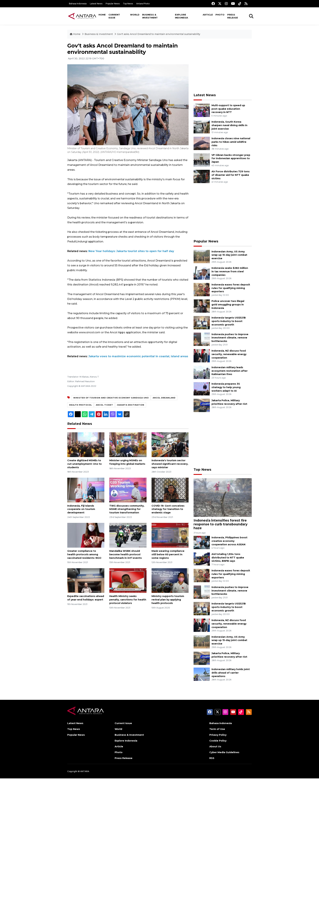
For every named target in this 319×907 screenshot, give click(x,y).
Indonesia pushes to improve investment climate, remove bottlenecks (230, 338)
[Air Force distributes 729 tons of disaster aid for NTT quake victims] (202, 176)
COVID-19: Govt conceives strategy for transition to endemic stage (168, 509)
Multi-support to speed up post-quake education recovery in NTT (228, 109)
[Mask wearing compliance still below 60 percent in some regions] (170, 535)
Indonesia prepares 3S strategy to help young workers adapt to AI (226, 387)
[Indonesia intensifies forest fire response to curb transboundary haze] (223, 497)
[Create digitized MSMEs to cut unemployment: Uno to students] (85, 444)
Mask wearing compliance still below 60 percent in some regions (168, 554)
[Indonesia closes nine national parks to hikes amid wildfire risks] (202, 143)
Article (208, 14)
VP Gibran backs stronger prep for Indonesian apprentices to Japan (231, 158)
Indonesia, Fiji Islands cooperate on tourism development (81, 509)
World (134, 14)
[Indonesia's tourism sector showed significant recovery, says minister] (170, 444)
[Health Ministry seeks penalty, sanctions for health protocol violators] (127, 580)
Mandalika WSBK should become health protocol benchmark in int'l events (125, 554)
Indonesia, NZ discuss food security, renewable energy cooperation (229, 354)
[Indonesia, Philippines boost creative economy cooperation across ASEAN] (202, 542)
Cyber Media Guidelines (224, 752)
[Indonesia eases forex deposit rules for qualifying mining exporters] (202, 289)
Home (102, 14)
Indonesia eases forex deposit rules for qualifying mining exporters (231, 288)
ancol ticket (104, 405)
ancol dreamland (164, 398)
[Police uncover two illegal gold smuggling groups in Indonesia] (202, 306)
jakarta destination (130, 405)
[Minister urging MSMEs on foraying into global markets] (127, 444)
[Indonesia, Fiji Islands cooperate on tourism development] (85, 489)
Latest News (96, 3)
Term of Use (217, 729)
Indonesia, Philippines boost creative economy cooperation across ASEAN (229, 541)
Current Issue (114, 16)
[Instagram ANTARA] (226, 3)
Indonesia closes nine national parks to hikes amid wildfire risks (231, 142)
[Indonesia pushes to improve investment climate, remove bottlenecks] (202, 339)
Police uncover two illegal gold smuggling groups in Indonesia (228, 305)
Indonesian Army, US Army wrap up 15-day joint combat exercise (229, 255)
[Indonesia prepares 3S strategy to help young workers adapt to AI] (202, 388)
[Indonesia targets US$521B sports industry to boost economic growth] (202, 322)
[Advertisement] (223, 66)
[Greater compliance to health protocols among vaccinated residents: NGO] (85, 535)
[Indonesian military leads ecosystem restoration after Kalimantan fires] (202, 372)
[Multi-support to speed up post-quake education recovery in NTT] (202, 110)
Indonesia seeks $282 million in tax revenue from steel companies (230, 271)
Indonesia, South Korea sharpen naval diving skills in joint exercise (229, 125)
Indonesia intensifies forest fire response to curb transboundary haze (220, 524)
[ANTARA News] (82, 16)
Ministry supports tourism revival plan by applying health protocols (168, 600)
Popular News (113, 3)
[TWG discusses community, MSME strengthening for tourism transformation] (127, 489)
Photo (219, 14)
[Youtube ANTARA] (233, 3)
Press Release (232, 16)
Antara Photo (143, 3)
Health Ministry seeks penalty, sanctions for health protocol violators (127, 600)
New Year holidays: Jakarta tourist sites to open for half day (131, 251)
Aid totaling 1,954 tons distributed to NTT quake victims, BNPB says (228, 558)
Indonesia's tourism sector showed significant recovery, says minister (170, 464)
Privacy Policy (217, 734)
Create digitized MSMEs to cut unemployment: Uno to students (84, 464)
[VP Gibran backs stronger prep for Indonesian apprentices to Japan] (202, 159)
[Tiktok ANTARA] (239, 3)
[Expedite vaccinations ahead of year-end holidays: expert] (85, 580)
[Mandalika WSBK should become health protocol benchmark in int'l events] (127, 535)
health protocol (80, 405)
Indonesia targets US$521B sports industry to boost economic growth (229, 321)
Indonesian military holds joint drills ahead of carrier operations (231, 673)
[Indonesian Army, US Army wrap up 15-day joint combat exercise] (202, 256)
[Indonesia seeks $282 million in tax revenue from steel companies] (202, 272)
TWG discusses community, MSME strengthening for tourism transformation (126, 509)
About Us (215, 746)
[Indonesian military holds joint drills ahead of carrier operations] (202, 674)
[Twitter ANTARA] (219, 3)
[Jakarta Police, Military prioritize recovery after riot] (202, 405)
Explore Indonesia (181, 16)
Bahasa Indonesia (78, 3)
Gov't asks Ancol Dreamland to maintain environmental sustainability (158, 34)
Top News (128, 3)
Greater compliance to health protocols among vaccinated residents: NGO (84, 554)
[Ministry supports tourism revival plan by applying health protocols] (170, 580)
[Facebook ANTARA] (213, 3)
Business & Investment (150, 16)
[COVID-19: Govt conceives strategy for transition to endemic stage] (170, 489)
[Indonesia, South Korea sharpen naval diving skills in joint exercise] (202, 126)
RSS (211, 758)
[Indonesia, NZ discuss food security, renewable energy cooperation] (202, 355)
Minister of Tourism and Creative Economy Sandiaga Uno (111, 398)
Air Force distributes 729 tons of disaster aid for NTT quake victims (231, 175)
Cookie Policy (217, 740)
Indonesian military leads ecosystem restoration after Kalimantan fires (230, 371)
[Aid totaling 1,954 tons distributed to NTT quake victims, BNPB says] (202, 558)
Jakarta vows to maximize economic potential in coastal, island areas (138, 356)
